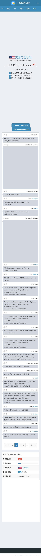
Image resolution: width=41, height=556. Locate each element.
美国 (21, 8)
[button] (2, 9)
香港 (27, 8)
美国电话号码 (23, 57)
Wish (36, 378)
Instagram (35, 199)
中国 (14, 8)
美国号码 (25, 468)
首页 (8, 8)
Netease (35, 406)
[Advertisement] (20, 34)
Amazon (35, 274)
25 (31, 445)
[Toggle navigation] (38, 2)
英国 (34, 8)
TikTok (36, 208)
